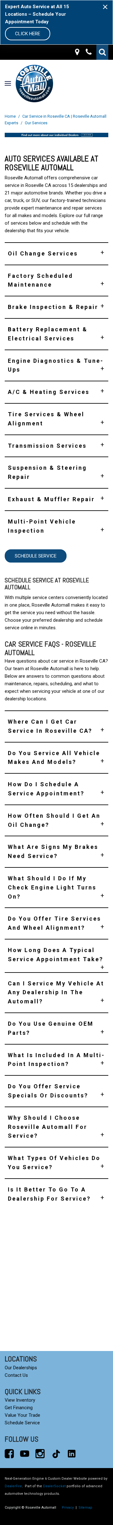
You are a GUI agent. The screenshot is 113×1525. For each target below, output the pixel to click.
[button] (102, 52)
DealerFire (13, 1486)
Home (11, 116)
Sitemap (85, 1507)
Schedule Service (35, 556)
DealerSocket (54, 1486)
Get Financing (19, 1407)
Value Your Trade (22, 1415)
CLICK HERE (27, 33)
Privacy (68, 1507)
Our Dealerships (21, 1368)
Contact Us (16, 1375)
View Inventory (20, 1400)
